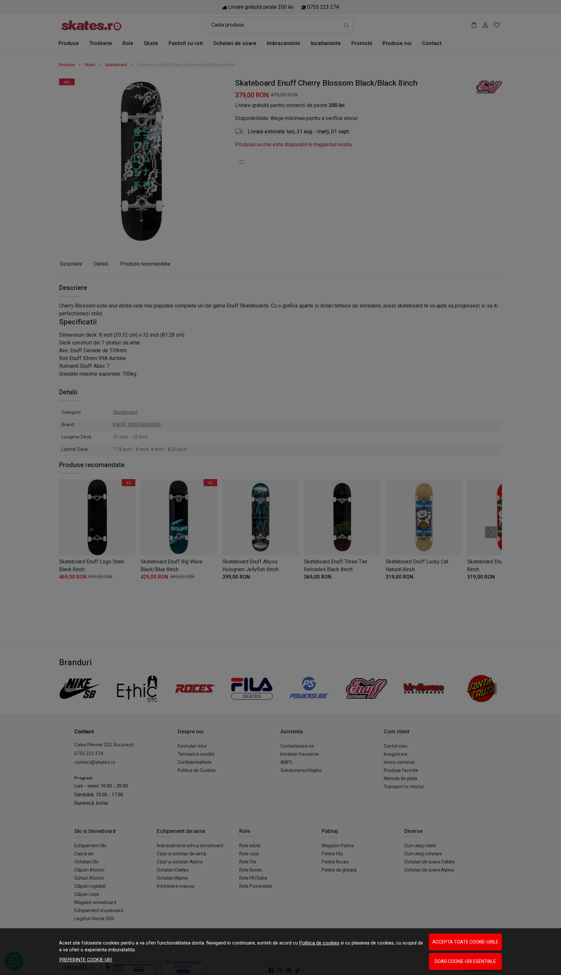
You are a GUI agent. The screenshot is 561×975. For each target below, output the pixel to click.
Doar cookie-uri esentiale (465, 961)
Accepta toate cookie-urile (465, 942)
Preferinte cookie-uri (85, 960)
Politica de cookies (319, 943)
